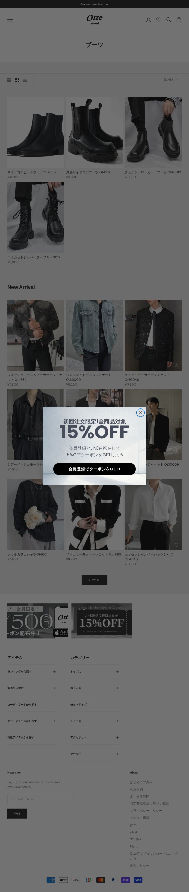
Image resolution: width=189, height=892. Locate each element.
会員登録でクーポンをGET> (94, 469)
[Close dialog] (140, 413)
